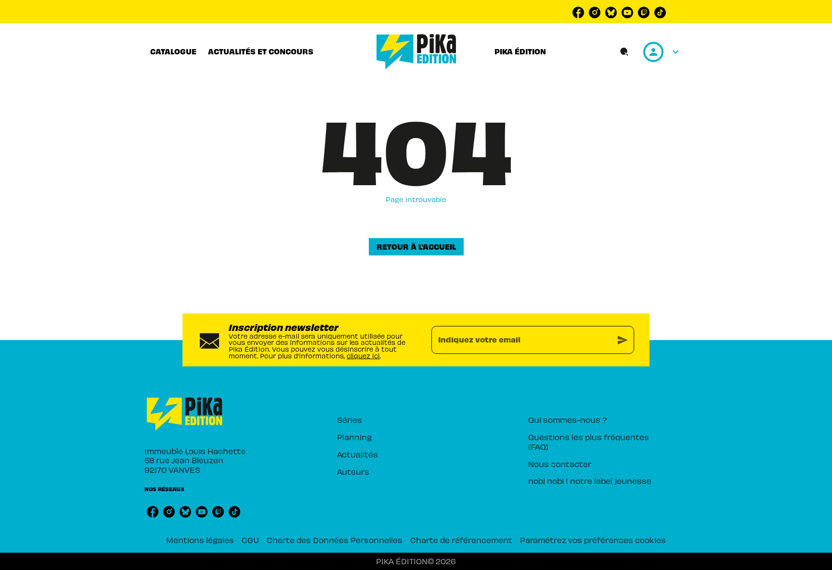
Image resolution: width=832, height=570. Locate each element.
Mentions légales (200, 540)
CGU (250, 540)
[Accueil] (416, 52)
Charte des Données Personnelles (335, 540)
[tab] (173, 51)
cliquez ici (363, 355)
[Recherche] (624, 52)
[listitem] (578, 12)
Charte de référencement (461, 540)
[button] (416, 246)
